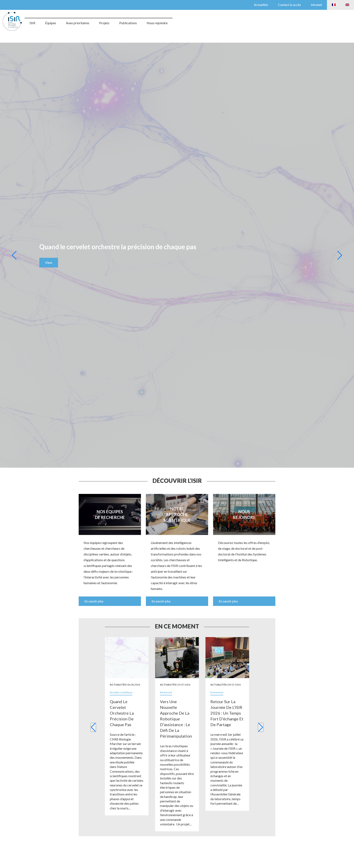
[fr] (333, 5)
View (48, 262)
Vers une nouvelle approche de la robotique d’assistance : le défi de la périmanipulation (176, 718)
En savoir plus (93, 601)
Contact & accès (289, 5)
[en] (347, 5)
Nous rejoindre (157, 23)
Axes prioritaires (77, 23)
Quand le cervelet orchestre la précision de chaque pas (122, 713)
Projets (104, 23)
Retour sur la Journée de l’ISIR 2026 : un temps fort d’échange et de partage (226, 713)
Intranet (316, 5)
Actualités (261, 5)
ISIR (32, 23)
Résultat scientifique (121, 692)
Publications (128, 23)
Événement (216, 692)
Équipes (50, 23)
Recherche (166, 692)
